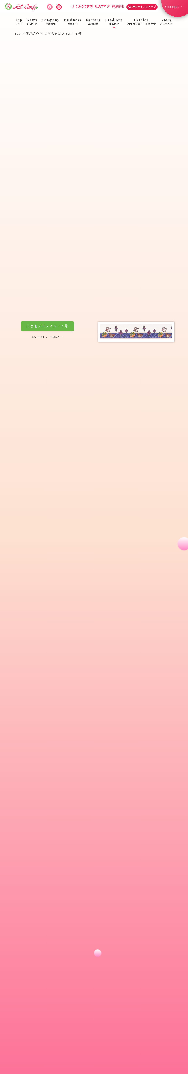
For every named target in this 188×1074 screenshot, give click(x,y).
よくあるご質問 (82, 6)
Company (51, 21)
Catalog (141, 21)
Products (114, 21)
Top (19, 21)
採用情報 (118, 6)
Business (73, 21)
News (32, 21)
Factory (93, 21)
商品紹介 (32, 33)
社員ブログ (102, 6)
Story (166, 21)
